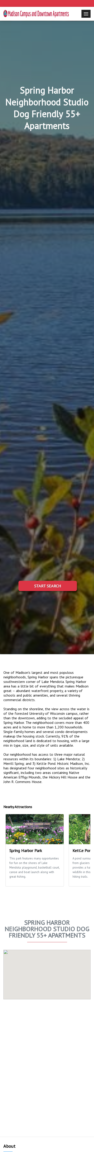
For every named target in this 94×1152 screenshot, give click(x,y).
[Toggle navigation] (86, 14)
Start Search (47, 586)
